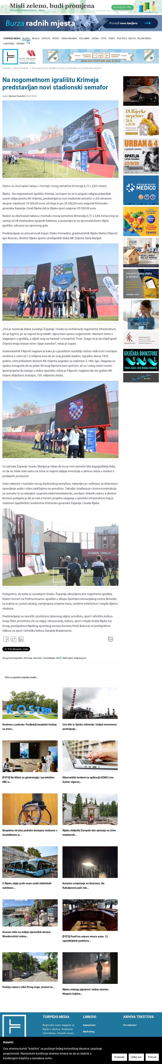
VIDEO (112, 38)
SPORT (55, 38)
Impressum (89, 1025)
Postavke (119, 1057)
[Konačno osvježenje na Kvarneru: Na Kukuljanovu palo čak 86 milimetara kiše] (90, 867)
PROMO (20, 43)
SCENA (95, 38)
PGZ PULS (122, 38)
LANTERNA (8, 43)
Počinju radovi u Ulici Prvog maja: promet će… (28, 987)
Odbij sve (136, 1057)
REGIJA (36, 38)
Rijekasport (80, 658)
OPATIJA (46, 38)
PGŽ (59, 658)
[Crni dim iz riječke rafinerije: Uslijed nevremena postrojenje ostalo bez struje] (90, 707)
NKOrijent (68, 658)
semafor (38, 658)
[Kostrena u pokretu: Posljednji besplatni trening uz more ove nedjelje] (30, 705)
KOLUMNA (84, 38)
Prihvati (152, 1057)
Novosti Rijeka (21, 68)
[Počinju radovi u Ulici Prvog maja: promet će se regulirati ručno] (30, 967)
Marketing (89, 1031)
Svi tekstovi (130, 1025)
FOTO (103, 38)
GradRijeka (50, 658)
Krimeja (28, 658)
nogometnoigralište (13, 658)
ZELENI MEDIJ (144, 38)
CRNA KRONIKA (69, 38)
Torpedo (6, 68)
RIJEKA (26, 38)
